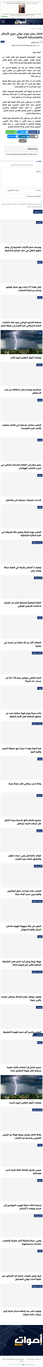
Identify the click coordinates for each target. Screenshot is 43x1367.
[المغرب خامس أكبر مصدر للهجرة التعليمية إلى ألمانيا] (21, 1017)
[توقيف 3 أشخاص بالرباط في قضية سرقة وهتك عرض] (21, 552)
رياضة (2, 42)
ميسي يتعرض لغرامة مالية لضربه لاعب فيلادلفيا (23, 1171)
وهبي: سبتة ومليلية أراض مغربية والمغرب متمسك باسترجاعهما (21, 1242)
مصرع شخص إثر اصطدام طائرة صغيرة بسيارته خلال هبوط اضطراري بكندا (24, 1068)
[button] (34, 132)
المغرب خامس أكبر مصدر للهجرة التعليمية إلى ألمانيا (22, 1033)
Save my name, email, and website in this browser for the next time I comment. (21, 205)
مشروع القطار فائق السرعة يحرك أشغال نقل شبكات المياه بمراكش (22, 821)
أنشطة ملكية (37, 1110)
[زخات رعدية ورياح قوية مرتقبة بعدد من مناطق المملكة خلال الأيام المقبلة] (21, 697)
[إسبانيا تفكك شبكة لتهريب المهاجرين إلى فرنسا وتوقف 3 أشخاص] (21, 1190)
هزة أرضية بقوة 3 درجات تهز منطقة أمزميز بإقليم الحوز (21, 750)
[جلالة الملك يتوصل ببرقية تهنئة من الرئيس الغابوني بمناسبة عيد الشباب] (21, 1119)
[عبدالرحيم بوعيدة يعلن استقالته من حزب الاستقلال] (21, 374)
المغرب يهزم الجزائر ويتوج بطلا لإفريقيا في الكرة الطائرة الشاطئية (21, 533)
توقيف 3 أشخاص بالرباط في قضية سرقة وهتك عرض (22, 569)
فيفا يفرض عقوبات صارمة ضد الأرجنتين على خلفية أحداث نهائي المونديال (21, 1277)
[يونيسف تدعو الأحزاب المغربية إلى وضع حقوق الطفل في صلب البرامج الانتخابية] (21, 232)
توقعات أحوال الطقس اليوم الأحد (25, 357)
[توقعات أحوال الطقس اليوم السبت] (21, 1087)
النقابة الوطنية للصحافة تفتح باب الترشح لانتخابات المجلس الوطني (22, 604)
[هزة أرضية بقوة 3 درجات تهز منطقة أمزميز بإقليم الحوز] (21, 733)
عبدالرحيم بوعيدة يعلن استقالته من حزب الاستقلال (22, 391)
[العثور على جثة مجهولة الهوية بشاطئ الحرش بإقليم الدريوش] (21, 911)
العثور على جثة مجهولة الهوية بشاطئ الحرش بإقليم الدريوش (23, 927)
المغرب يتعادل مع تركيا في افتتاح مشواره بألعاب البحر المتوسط (21, 426)
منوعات (39, 222)
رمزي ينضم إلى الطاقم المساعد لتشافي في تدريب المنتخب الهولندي (21, 466)
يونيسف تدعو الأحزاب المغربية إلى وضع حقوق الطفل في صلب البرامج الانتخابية (23, 248)
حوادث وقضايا (37, 542)
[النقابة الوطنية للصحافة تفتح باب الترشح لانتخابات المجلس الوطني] (21, 587)
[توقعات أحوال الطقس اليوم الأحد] (21, 342)
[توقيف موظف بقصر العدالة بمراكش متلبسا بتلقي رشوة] (21, 981)
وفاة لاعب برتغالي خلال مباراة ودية (25, 783)
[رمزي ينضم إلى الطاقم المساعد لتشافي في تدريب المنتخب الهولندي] (21, 449)
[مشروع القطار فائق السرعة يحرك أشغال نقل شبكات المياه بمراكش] (21, 805)
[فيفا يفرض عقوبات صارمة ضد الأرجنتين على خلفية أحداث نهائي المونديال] (21, 1260)
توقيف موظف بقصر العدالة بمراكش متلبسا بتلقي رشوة (21, 998)
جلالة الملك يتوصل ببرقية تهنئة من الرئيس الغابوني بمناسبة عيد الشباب (22, 1136)
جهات (40, 333)
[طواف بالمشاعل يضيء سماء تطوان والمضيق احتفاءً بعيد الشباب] (21, 840)
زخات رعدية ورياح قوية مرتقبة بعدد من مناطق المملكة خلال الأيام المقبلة (23, 714)
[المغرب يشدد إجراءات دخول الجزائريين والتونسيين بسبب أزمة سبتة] (21, 875)
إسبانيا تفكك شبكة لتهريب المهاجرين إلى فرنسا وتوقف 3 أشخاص (22, 1206)
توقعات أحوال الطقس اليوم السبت (25, 1102)
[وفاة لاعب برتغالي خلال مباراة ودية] (21, 768)
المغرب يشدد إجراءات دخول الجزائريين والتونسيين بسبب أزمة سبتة (24, 892)
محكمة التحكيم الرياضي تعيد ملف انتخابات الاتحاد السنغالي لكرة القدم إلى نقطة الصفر (21, 323)
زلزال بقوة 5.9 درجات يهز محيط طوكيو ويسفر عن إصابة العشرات (23, 288)
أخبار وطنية (38, 578)
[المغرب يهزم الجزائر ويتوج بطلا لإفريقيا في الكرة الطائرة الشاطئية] (21, 516)
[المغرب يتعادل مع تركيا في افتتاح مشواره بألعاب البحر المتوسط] (21, 409)
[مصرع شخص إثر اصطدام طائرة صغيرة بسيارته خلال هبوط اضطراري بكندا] (21, 1052)
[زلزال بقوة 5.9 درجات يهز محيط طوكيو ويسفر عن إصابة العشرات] (21, 271)
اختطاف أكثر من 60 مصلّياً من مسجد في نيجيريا (22, 644)
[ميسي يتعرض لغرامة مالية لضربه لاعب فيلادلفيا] (21, 1154)
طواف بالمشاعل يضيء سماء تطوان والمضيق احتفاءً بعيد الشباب (24, 857)
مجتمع (39, 795)
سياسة (39, 365)
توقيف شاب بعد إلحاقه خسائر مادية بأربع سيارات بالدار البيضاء (22, 1312)
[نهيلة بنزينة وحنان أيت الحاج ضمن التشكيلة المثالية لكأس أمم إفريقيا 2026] (21, 946)
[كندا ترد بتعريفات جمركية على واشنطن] (21, 485)
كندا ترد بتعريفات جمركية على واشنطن (23, 500)
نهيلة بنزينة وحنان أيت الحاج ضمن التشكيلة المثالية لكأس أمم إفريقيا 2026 (22, 963)
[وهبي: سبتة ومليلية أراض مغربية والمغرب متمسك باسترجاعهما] (21, 1225)
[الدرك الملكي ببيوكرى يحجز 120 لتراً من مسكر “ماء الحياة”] (21, 662)
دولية (40, 262)
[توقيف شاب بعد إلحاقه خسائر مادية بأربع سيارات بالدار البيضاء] (21, 1296)
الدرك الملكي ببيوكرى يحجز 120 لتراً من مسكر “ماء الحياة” (23, 679)
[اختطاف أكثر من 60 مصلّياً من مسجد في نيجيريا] (21, 627)
